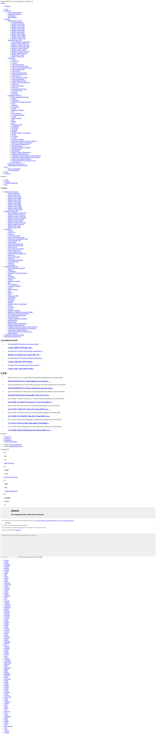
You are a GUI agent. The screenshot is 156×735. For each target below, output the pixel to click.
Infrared (14, 121)
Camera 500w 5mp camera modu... (21, 369)
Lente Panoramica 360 (18, 69)
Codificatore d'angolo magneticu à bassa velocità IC (26, 155)
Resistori (14, 99)
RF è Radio (15, 128)
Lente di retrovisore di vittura (20, 66)
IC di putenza (15, 107)
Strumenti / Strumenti (18, 139)
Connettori (15, 129)
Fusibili (14, 108)
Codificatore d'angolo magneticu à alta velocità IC (26, 157)
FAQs (6, 172)
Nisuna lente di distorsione (19, 89)
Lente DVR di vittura (18, 64)
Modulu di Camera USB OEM (20, 51)
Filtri (13, 123)
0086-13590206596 (15, 444)
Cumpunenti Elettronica (14, 95)
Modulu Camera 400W (18, 30)
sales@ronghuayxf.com (15, 446)
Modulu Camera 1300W (18, 35)
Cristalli (14, 116)
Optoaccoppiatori (16, 118)
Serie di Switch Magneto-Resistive (21, 159)
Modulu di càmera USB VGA (20, 43)
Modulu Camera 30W (18, 24)
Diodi (13, 103)
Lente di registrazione (18, 85)
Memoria (14, 131)
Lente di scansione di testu (19, 72)
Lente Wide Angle (17, 90)
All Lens (14, 59)
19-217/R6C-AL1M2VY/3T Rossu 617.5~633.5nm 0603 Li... (30, 402)
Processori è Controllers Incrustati (21, 102)
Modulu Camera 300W (18, 29)
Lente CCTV (15, 61)
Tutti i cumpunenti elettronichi (20, 97)
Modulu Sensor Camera (14, 20)
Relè (13, 112)
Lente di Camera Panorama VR (21, 82)
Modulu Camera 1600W (18, 37)
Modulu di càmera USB (15, 40)
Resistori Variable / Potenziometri (21, 152)
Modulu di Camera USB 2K (20, 48)
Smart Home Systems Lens (19, 74)
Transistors (15, 105)
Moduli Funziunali (17, 146)
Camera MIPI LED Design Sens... (20, 348)
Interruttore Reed (16, 149)
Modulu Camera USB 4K (19, 50)
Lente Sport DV (16, 76)
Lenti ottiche (11, 58)
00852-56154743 (9, 463)
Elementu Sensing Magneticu (20, 154)
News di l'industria (13, 170)
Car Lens (14, 63)
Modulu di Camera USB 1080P (21, 46)
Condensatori (15, 100)
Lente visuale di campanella (19, 77)
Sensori (14, 134)
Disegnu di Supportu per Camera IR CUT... (24, 355)
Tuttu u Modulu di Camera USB (21, 42)
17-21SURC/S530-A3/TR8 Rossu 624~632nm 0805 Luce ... (30, 430)
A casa (6, 9)
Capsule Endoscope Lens (19, 81)
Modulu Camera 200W (18, 27)
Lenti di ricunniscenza (18, 79)
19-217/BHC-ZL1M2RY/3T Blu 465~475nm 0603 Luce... (29, 416)
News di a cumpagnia (14, 168)
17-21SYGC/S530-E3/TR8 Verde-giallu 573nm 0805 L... (29, 423)
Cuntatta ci (7, 173)
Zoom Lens (15, 87)
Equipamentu (12, 16)
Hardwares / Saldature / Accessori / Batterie (24, 141)
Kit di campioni (16, 162)
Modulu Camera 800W (18, 33)
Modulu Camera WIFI (18, 56)
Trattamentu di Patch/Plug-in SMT (18, 165)
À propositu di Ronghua (15, 12)
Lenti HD (14, 92)
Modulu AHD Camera (18, 55)
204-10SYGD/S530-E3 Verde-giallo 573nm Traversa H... (29, 395)
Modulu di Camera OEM (19, 38)
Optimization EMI (17, 125)
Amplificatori (15, 126)
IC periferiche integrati (18, 115)
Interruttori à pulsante (18, 110)
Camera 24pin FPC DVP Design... (20, 362)
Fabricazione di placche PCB (16, 164)
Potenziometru (16, 151)
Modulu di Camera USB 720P (20, 45)
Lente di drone (16, 71)
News (6, 167)
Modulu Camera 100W (18, 25)
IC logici (14, 138)
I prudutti (7, 19)
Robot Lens (15, 84)
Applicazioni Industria (14, 14)
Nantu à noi (7, 11)
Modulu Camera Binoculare (19, 53)
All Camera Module (17, 22)
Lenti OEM (15, 94)
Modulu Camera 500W (18, 32)
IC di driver (15, 136)
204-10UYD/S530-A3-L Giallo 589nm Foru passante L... (29, 381)
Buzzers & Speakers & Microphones (22, 142)
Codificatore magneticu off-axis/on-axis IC (24, 160)
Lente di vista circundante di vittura (22, 68)
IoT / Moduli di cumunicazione (20, 144)
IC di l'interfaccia (16, 113)
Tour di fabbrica (12, 17)
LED (13, 120)
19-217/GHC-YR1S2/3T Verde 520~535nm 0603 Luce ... (29, 409)
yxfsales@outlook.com (10, 491)
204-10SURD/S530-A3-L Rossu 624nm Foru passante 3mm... (30, 388)
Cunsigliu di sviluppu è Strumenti (21, 147)
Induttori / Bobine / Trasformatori (21, 133)
